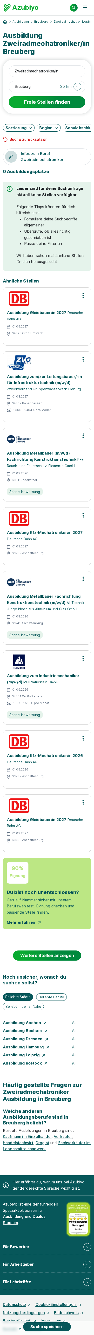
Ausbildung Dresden (23, 1038)
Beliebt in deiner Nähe (23, 1006)
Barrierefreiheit (17, 1320)
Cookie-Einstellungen (56, 1304)
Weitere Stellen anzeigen (47, 955)
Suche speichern (46, 1326)
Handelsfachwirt (18, 1142)
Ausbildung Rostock (23, 1063)
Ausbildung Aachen (22, 1022)
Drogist (42, 1142)
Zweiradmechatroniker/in (72, 21)
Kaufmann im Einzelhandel (27, 1136)
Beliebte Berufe (51, 997)
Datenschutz (14, 1304)
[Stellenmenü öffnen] (83, 295)
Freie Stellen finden (47, 102)
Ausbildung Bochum (23, 1030)
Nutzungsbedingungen (24, 1312)
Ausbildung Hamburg (24, 1047)
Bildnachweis (66, 1312)
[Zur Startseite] (21, 8)
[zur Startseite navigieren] (5, 22)
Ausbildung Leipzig (21, 1055)
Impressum (51, 1320)
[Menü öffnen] (85, 7)
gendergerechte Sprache (36, 1188)
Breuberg (41, 21)
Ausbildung (21, 21)
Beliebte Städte (18, 997)
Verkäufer (63, 1136)
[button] (70, 86)
